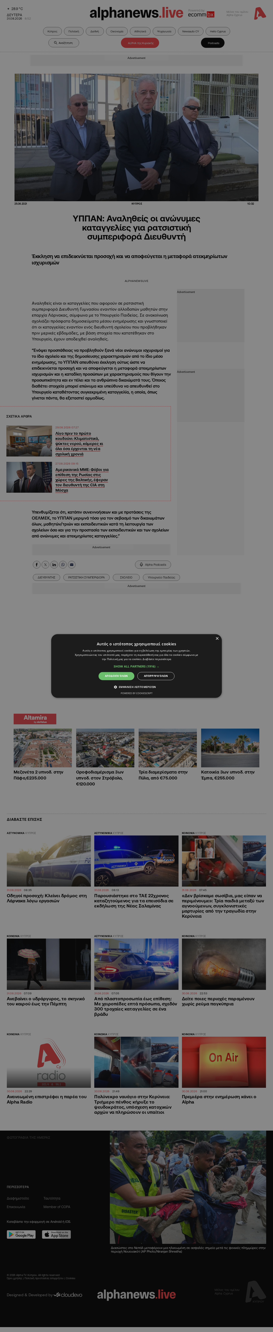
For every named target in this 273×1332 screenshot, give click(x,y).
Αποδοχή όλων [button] (116, 676)
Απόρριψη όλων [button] (156, 676)
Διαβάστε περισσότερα (157, 659)
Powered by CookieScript (136, 693)
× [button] (217, 638)
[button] (136, 666)
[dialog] (136, 666)
